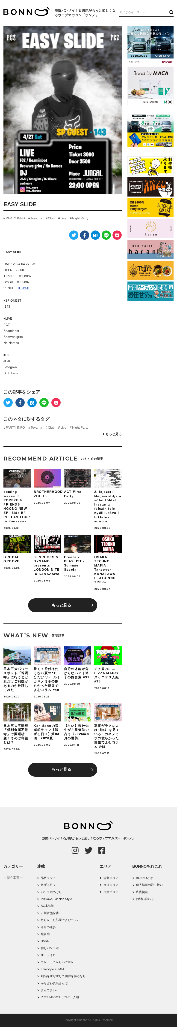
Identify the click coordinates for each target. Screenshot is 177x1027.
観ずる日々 (48, 885)
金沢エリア (110, 885)
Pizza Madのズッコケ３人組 (60, 997)
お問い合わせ (145, 899)
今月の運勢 (48, 927)
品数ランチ (48, 878)
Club (51, 218)
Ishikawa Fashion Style (56, 899)
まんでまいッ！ (51, 990)
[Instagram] (75, 850)
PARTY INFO (15, 218)
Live (63, 218)
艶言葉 (45, 934)
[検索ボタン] (171, 12)
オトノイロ (48, 955)
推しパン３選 (50, 948)
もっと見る (114, 434)
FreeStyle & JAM (52, 969)
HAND (45, 941)
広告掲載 (142, 892)
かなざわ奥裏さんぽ (54, 983)
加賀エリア (110, 892)
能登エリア (110, 878)
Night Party (80, 218)
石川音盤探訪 (50, 913)
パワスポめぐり (51, 892)
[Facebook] (84, 235)
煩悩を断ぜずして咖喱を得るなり (63, 976)
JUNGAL (24, 288)
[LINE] (106, 235)
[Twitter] (73, 235)
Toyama (36, 218)
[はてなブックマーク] (95, 235)
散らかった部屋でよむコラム (60, 920)
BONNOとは (144, 878)
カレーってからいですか (57, 962)
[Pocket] (117, 235)
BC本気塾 (47, 906)
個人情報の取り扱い (149, 885)
